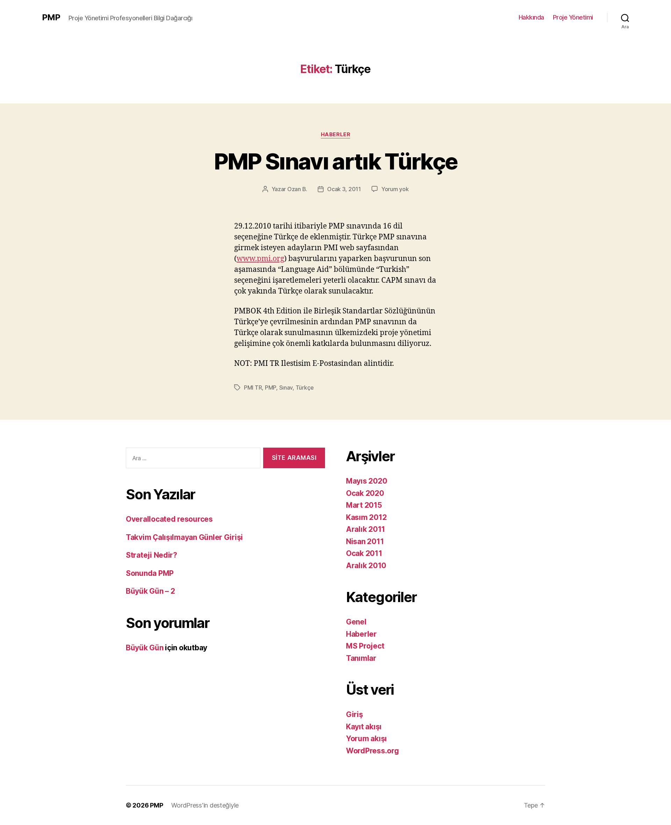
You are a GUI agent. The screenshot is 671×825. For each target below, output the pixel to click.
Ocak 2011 (364, 553)
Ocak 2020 (365, 493)
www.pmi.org (260, 258)
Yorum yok (395, 189)
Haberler (335, 134)
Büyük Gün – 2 (150, 591)
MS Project (365, 646)
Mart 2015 (364, 505)
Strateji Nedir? (151, 555)
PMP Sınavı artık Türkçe (335, 161)
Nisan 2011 (365, 541)
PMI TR (253, 387)
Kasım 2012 (366, 517)
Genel (356, 621)
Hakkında (531, 17)
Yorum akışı (366, 738)
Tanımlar (361, 658)
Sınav (286, 387)
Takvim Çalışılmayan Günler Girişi (184, 537)
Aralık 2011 (365, 529)
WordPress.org (372, 750)
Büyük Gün (145, 647)
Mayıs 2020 (366, 481)
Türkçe (305, 387)
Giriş (354, 714)
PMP (51, 17)
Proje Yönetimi (573, 17)
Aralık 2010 (366, 565)
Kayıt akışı (364, 726)
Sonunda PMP (150, 573)
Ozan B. (297, 189)
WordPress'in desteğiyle (205, 805)
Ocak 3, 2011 (344, 189)
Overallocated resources (169, 519)
